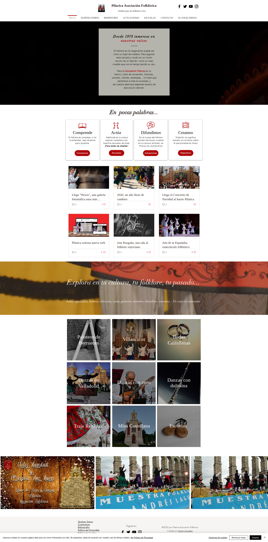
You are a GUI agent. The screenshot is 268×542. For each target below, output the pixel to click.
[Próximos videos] (264, 482)
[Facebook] (179, 6)
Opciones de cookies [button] (218, 537)
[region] (89, 339)
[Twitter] (185, 6)
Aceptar (255, 537)
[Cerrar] (264, 537)
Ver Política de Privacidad (142, 537)
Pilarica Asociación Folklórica (134, 5)
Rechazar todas (239, 537)
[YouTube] (190, 6)
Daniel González (185, 531)
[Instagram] (196, 6)
